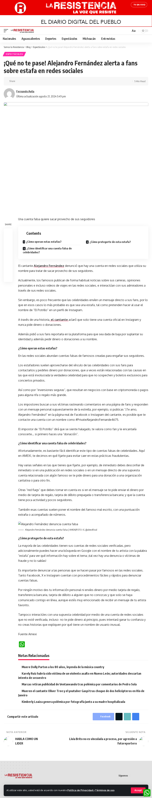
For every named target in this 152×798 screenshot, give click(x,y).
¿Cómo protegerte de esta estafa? (110, 241)
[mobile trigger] (7, 31)
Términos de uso (104, 790)
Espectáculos (14, 54)
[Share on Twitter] (24, 81)
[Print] (36, 81)
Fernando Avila (25, 91)
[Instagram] (146, 775)
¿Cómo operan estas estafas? (44, 241)
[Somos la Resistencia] (22, 31)
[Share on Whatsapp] (8, 250)
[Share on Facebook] (19, 81)
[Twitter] (137, 775)
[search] (127, 31)
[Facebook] (133, 775)
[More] (42, 81)
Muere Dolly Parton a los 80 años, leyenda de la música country (63, 667)
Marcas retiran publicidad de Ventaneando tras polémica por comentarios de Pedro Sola (79, 684)
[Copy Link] (30, 81)
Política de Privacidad (80, 790)
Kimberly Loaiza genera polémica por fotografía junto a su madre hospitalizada (73, 702)
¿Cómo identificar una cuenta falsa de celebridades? (47, 250)
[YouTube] (142, 775)
